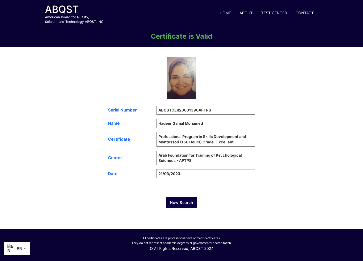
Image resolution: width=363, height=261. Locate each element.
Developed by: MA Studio (181, 253)
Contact (305, 13)
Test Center (274, 13)
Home (225, 13)
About (246, 13)
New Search (181, 202)
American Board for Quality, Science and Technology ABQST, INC (74, 19)
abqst (62, 9)
